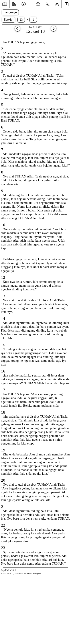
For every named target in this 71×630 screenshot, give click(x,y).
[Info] (23, 3)
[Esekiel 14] (53, 30)
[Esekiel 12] (17, 30)
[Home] (5, 4)
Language (10, 12)
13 (21, 19)
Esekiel (8, 19)
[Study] (14, 3)
